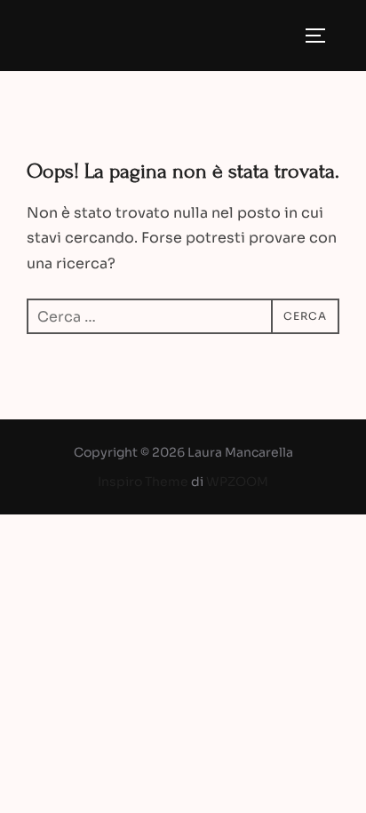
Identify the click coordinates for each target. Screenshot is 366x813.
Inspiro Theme (143, 482)
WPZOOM (237, 482)
